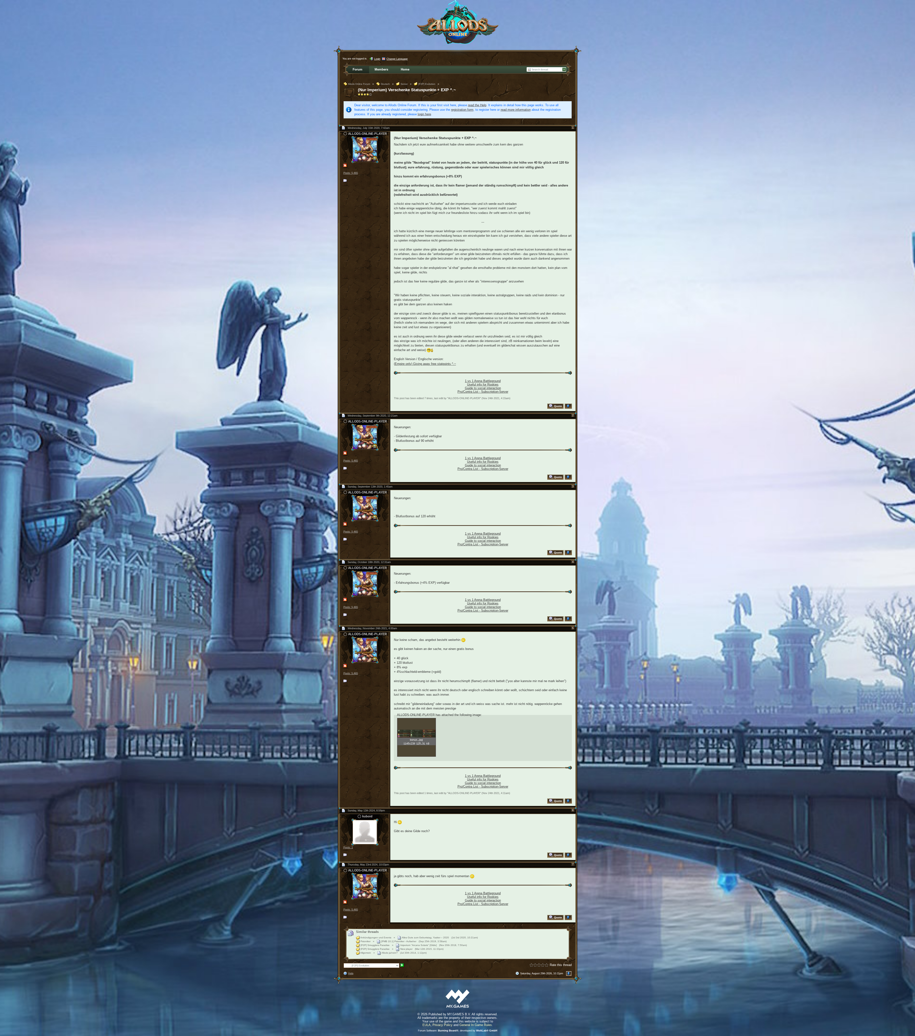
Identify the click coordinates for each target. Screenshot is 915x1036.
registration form (462, 109)
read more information (516, 109)
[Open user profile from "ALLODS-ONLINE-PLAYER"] (365, 149)
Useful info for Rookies (482, 384)
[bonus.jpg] (416, 737)
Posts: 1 (348, 847)
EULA (426, 1025)
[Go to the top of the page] (569, 406)
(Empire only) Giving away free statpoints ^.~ (425, 364)
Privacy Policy (442, 1025)
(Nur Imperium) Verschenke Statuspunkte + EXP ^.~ (407, 90)
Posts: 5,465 (350, 172)
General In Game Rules (475, 1025)
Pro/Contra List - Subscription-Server (483, 391)
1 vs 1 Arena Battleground (483, 381)
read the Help (477, 105)
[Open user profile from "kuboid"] (365, 832)
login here (424, 114)
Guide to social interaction (483, 388)
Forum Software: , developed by (457, 1030)
